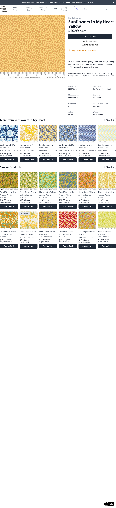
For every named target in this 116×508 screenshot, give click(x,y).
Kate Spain (97, 97)
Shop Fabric (15, 9)
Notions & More (43, 9)
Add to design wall (90, 45)
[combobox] (88, 8)
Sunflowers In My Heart (102, 89)
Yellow (70, 115)
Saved (55, 9)
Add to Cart (90, 36)
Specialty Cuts (28, 9)
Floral (70, 106)
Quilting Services (64, 9)
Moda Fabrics (74, 18)
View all (110, 120)
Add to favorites (90, 41)
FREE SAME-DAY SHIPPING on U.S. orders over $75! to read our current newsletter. (58, 2)
